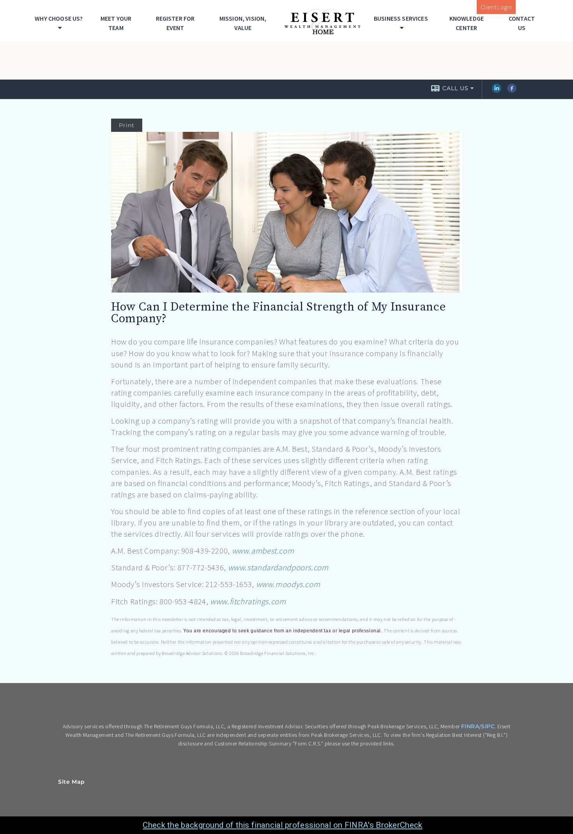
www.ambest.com (263, 551)
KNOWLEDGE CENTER (466, 23)
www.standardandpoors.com (278, 568)
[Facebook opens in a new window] (511, 90)
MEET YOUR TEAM (116, 23)
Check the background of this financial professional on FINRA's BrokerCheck (282, 825)
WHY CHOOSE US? (59, 18)
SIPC (488, 726)
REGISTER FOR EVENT (175, 23)
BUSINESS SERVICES (401, 18)
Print (126, 125)
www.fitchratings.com (248, 601)
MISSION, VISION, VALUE (243, 23)
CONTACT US (522, 23)
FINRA (470, 726)
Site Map (71, 781)
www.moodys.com (288, 584)
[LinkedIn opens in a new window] (496, 90)
